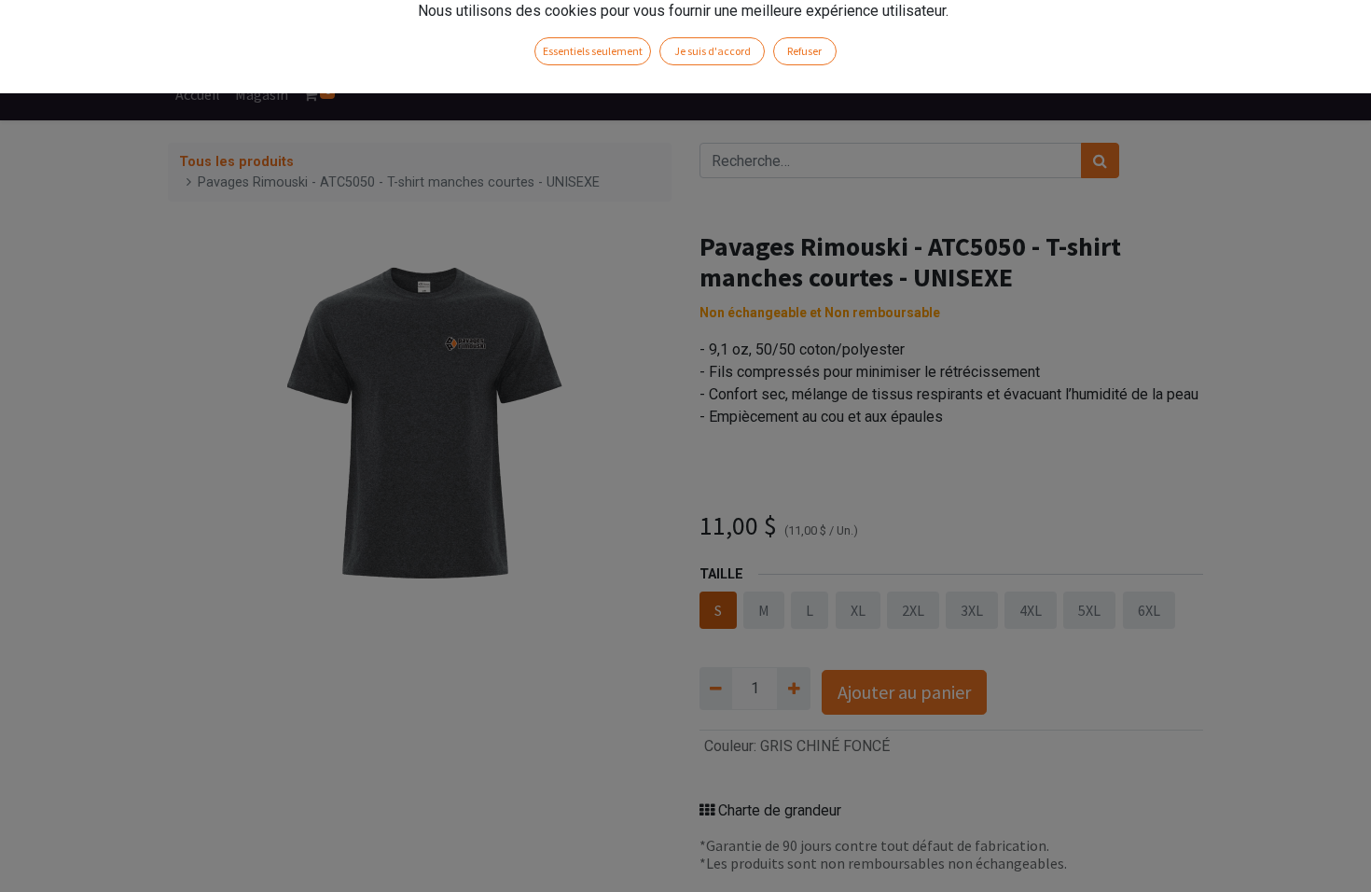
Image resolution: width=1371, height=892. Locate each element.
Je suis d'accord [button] (712, 51)
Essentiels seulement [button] (593, 51)
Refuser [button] (804, 51)
